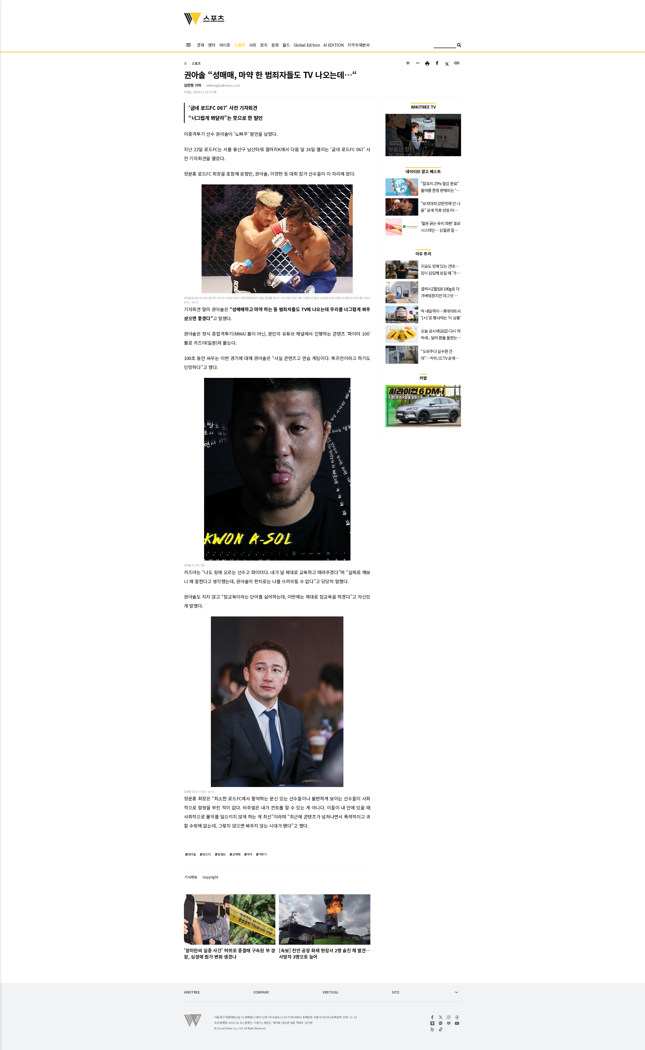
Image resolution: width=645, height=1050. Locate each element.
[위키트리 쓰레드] (457, 1017)
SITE (395, 992)
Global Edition (307, 45)
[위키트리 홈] (193, 23)
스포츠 (239, 45)
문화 (275, 45)
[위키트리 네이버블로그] (449, 1023)
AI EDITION (334, 45)
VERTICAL (330, 992)
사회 (252, 45)
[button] (407, 63)
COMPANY (261, 992)
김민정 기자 (192, 85)
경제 (200, 45)
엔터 (211, 45)
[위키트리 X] (441, 1017)
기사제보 (190, 876)
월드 (286, 45)
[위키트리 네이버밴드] (432, 1029)
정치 (263, 45)
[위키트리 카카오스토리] (432, 1023)
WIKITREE (192, 992)
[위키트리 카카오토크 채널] (441, 1023)
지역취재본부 (358, 45)
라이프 (224, 45)
